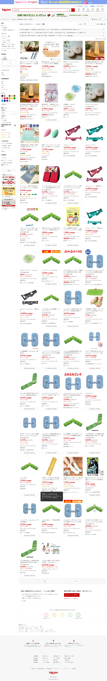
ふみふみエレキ (89, 393)
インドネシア (4, 89)
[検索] (73, 10)
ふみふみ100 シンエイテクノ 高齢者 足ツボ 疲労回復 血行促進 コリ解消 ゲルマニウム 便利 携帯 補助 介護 (73, 272)
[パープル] (7, 101)
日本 (2, 81)
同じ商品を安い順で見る (51, 120)
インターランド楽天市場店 (28, 282)
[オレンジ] (10, 98)
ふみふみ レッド (68, 145)
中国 (2, 83)
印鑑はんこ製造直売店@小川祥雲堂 (30, 80)
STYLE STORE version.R (70, 72)
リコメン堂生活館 (26, 532)
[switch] (15, 125)
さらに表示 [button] (4, 50)
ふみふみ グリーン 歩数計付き (94, 228)
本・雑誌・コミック (24, 626)
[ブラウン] (10, 96)
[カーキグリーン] (14, 96)
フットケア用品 (49, 630)
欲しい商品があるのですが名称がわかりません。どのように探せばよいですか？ (40, 594)
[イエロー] (12, 98)
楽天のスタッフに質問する (71, 595)
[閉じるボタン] (103, 29)
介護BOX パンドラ (69, 446)
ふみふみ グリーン (90, 145)
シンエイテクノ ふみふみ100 (49, 270)
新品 (2, 72)
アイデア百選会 (90, 446)
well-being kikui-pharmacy (49, 532)
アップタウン (46, 240)
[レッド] (7, 98)
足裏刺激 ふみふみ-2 (69, 104)
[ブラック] (2, 96)
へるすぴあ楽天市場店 (70, 155)
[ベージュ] (12, 96)
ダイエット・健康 (23, 630)
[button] (101, 6)
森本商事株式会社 (47, 76)
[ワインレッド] (5, 98)
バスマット (42, 628)
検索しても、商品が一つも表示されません (31, 598)
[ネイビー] (5, 101)
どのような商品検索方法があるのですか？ (31, 596)
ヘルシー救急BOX (47, 200)
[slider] (1, 60)
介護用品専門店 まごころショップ (94, 363)
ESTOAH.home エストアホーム (72, 284)
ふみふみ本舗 (25, 161)
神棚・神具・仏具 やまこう (93, 76)
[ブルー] (2, 101)
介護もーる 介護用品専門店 (49, 323)
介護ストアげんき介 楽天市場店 (29, 242)
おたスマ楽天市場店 (69, 200)
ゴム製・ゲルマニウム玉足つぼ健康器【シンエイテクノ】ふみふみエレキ (29, 435)
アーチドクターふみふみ (91, 104)
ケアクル (67, 365)
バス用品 (36, 628)
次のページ (77, 581)
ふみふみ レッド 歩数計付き (93, 186)
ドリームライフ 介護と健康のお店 (94, 284)
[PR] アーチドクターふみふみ (71, 62)
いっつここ (67, 117)
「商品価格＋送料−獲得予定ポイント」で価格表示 (29, 24)
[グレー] (5, 96)
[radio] (1, 25)
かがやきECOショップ (48, 281)
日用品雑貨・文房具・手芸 (25, 628)
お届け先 (3, 110)
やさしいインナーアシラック (71, 492)
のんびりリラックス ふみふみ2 (28, 270)
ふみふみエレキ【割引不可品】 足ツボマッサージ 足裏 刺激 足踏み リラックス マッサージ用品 (73, 310)
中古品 (2, 74)
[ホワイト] (7, 96)
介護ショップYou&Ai (91, 534)
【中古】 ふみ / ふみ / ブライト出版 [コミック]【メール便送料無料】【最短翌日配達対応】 (94, 479)
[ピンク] (2, 98)
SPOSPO (45, 159)
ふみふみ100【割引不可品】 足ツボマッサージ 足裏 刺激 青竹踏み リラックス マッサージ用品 (29, 395)
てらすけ (45, 363)
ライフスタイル (34, 626)
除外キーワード (4, 164)
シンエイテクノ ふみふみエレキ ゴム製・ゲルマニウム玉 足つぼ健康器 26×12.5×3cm (51, 352)
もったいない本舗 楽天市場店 (93, 492)
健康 (41, 626)
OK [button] (60, 496)
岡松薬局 (89, 404)
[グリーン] (14, 98)
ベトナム (3, 85)
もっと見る (23, 600)
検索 (9, 66)
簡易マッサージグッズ (50, 631)
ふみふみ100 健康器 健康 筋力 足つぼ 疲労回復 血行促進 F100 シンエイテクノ (73, 352)
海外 (6, 108)
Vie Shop (24, 572)
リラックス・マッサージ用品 (36, 630)
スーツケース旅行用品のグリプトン (95, 323)
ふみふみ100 (23, 478)
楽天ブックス (46, 117)
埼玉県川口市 (46, 573)
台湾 (2, 87)
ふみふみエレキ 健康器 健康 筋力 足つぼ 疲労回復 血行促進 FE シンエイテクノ (51, 435)
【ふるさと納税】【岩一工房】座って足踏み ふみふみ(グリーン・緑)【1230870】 (51, 562)
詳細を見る (70, 35)
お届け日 (3, 116)
